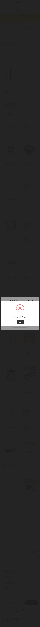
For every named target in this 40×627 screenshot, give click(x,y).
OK (20, 322)
